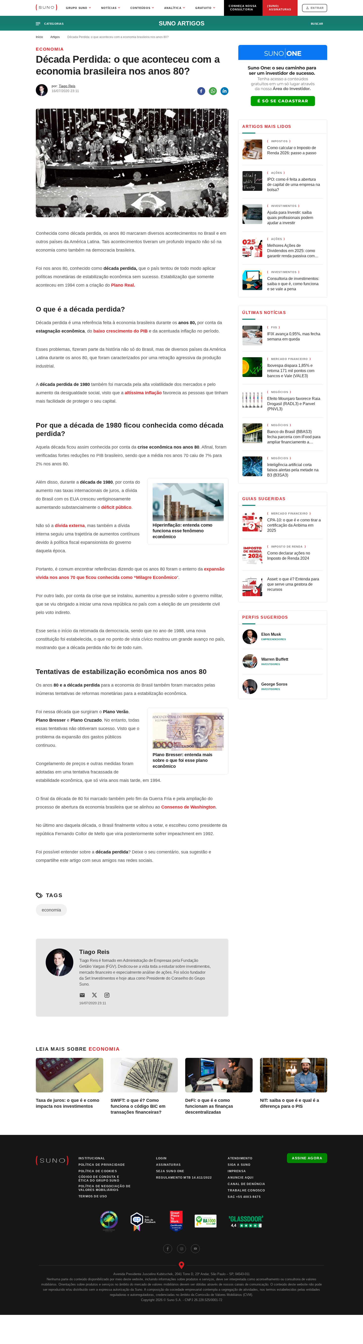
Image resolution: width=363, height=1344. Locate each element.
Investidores (270, 664)
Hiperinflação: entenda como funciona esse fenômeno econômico (182, 531)
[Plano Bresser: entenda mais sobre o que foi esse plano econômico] (188, 749)
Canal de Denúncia (246, 1184)
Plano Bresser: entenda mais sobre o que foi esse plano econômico (182, 760)
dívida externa (70, 525)
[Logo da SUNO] (46, 7)
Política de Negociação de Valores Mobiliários (105, 1188)
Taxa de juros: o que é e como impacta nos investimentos (67, 1103)
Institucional (92, 1158)
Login (161, 1158)
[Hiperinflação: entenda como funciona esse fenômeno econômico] (188, 519)
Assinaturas (168, 1164)
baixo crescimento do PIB (120, 331)
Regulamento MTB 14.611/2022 (184, 1177)
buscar (317, 23)
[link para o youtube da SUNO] (195, 1248)
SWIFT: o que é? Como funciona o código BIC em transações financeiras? (138, 1106)
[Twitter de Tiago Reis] (95, 995)
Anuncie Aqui (240, 1177)
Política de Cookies (98, 1171)
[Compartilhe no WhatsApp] (213, 91)
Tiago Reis (67, 86)
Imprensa (237, 1171)
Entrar (317, 7)
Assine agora (307, 1158)
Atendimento (240, 1158)
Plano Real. (123, 285)
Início (39, 37)
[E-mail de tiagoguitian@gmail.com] (82, 995)
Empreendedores (273, 639)
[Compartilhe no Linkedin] (224, 91)
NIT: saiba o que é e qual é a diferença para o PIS (289, 1103)
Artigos (55, 37)
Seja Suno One (170, 1171)
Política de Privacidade (102, 1164)
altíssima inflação (143, 392)
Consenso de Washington (188, 807)
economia (51, 910)
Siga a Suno (239, 1164)
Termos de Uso (93, 1196)
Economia (50, 49)
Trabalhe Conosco (246, 1190)
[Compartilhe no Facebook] (201, 91)
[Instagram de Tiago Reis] (107, 995)
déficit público (116, 507)
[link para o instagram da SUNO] (181, 1248)
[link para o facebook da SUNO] (167, 1248)
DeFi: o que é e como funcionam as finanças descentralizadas (209, 1106)
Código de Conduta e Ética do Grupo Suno (99, 1178)
